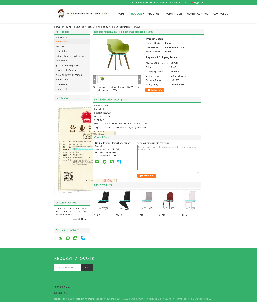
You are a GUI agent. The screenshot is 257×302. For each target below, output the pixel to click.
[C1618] (103, 200)
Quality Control (197, 13)
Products (136, 13)
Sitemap (68, 287)
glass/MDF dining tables (68, 65)
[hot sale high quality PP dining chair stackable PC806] (117, 54)
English (197, 2)
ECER (209, 299)
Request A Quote (178, 2)
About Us (153, 13)
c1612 (140, 215)
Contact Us (220, 13)
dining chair (79, 27)
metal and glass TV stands (69, 75)
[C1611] (168, 200)
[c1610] (190, 200)
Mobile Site (61, 293)
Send (87, 268)
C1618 (97, 215)
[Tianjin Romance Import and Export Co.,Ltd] (94, 79)
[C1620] (125, 200)
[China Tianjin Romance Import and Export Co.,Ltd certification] (86, 149)
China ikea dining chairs (82, 299)
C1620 (119, 215)
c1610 (184, 215)
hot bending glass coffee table (71, 56)
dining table (62, 80)
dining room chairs (139, 128)
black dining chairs (122, 128)
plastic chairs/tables (66, 70)
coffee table (61, 51)
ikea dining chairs (106, 128)
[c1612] (147, 200)
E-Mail (58, 287)
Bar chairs (61, 46)
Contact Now (156, 90)
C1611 (162, 215)
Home (120, 13)
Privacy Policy (60, 299)
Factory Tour (173, 13)
